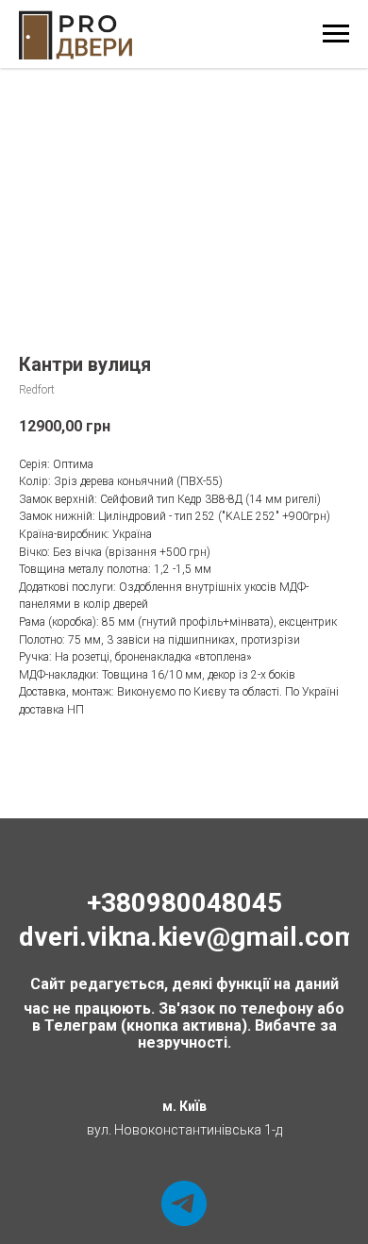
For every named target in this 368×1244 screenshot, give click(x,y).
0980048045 (206, 902)
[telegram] (184, 1203)
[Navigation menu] (336, 34)
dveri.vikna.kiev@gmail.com (188, 936)
